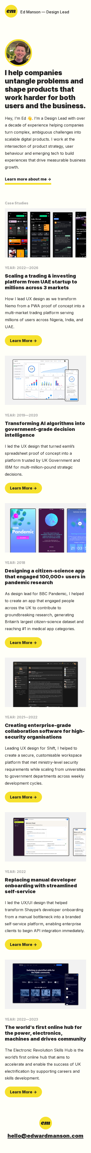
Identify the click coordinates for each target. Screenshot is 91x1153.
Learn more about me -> (28, 179)
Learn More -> (23, 340)
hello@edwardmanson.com (45, 1136)
